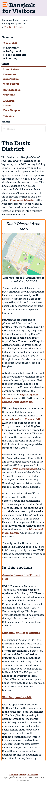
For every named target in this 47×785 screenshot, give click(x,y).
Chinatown (9, 116)
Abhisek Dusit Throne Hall (18, 401)
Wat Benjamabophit (25, 468)
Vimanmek (9, 74)
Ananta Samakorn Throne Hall (21, 419)
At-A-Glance (10, 42)
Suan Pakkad (11, 78)
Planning (11, 58)
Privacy (22, 775)
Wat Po (7, 105)
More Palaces (11, 83)
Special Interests (16, 54)
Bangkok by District (15, 23)
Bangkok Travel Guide (15, 20)
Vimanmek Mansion (22, 200)
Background (13, 51)
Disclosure (33, 775)
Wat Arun (8, 100)
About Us (13, 775)
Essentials (12, 47)
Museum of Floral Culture (21, 632)
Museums (9, 94)
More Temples (11, 110)
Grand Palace (11, 69)
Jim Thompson (11, 89)
